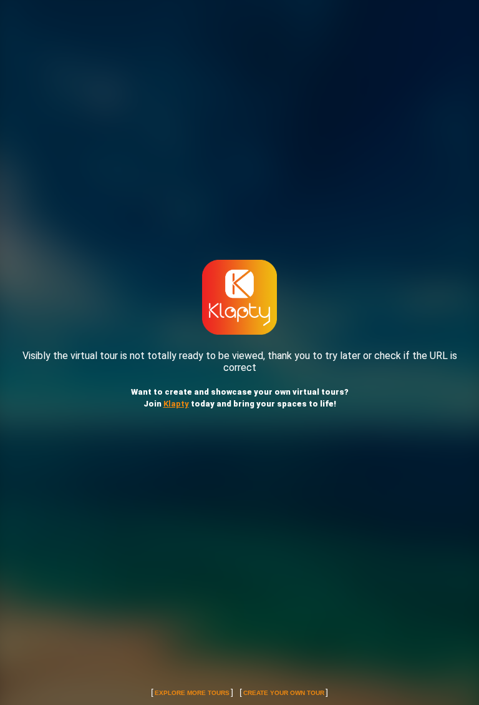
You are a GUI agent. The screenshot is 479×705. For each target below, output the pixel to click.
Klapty (176, 403)
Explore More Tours (192, 692)
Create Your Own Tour (283, 692)
